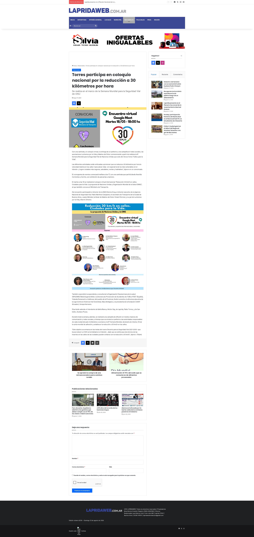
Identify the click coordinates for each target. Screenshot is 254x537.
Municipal (118, 20)
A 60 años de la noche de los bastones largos (107, 409)
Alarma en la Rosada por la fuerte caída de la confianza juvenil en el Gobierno (132, 410)
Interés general (95, 20)
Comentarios (177, 74)
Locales (108, 20)
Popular (153, 74)
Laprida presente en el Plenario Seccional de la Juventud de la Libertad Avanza (109, 2)
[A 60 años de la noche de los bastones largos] (108, 400)
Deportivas (81, 20)
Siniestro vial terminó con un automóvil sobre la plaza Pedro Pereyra (172, 84)
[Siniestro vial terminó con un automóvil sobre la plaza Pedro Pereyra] (156, 84)
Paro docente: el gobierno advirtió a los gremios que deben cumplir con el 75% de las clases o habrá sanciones (82, 411)
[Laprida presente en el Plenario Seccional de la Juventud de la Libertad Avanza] (156, 105)
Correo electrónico (78, 467)
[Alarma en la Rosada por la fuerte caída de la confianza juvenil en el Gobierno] (132, 400)
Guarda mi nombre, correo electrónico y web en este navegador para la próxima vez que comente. (105, 475)
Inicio (72, 20)
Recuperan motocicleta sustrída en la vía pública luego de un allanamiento (172, 94)
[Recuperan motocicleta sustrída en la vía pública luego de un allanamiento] (156, 94)
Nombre (75, 458)
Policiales (140, 20)
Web (110, 467)
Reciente (165, 74)
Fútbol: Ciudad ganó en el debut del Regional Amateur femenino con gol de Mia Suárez (172, 129)
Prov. (149, 20)
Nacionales (129, 20)
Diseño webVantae (77, 531)
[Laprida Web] (97, 10)
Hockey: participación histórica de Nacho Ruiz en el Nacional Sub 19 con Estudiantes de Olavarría (173, 118)
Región (157, 20)
